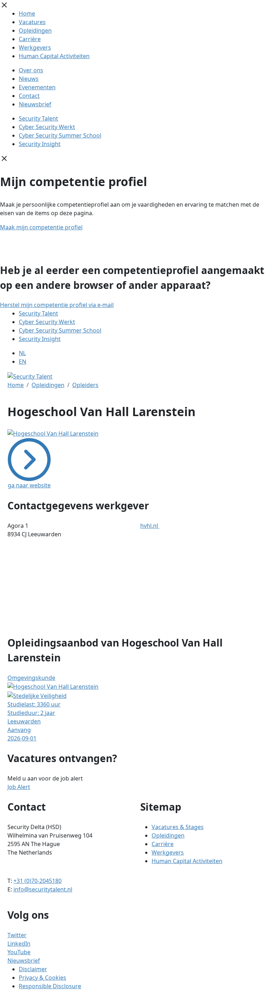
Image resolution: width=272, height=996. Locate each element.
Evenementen (37, 87)
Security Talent (38, 118)
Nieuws (29, 79)
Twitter (17, 935)
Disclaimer (33, 969)
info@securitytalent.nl (42, 889)
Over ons (31, 70)
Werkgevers (35, 47)
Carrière (30, 39)
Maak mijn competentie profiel (41, 227)
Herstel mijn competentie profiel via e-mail (57, 305)
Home (27, 13)
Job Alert (18, 787)
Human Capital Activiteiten (54, 56)
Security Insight (40, 144)
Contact (29, 96)
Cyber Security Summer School (60, 135)
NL (22, 353)
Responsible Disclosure (50, 986)
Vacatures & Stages (178, 827)
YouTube (18, 952)
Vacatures (32, 22)
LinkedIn (18, 943)
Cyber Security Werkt (47, 127)
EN (22, 361)
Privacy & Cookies (42, 977)
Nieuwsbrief (35, 104)
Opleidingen (35, 30)
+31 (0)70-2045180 (37, 881)
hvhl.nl (149, 526)
